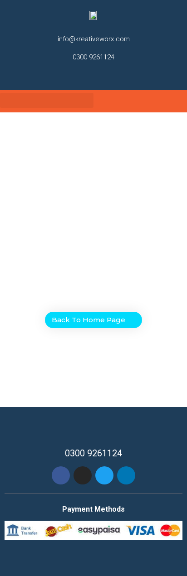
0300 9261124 (93, 57)
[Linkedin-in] (112, 75)
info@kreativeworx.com (94, 39)
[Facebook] (61, 475)
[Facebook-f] (75, 75)
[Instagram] (87, 75)
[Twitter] (99, 75)
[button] (47, 100)
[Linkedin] (126, 475)
